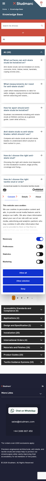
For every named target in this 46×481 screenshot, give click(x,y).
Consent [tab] (11, 197)
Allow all (23, 273)
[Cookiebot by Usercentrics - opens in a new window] (32, 190)
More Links (7, 392)
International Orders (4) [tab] (15, 340)
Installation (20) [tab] (12, 333)
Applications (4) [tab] (11, 318)
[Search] (42, 26)
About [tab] (38, 197)
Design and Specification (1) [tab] (17, 325)
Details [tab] (25, 197)
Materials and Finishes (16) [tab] (17, 347)
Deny (23, 289)
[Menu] (3, 3)
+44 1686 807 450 (23, 431)
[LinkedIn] (42, 386)
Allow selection (23, 281)
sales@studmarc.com (23, 421)
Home (4, 9)
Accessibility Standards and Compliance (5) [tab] (17, 309)
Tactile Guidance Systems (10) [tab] (19, 362)
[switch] (39, 247)
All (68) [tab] (7, 52)
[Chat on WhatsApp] (23, 410)
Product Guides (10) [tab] (13, 355)
